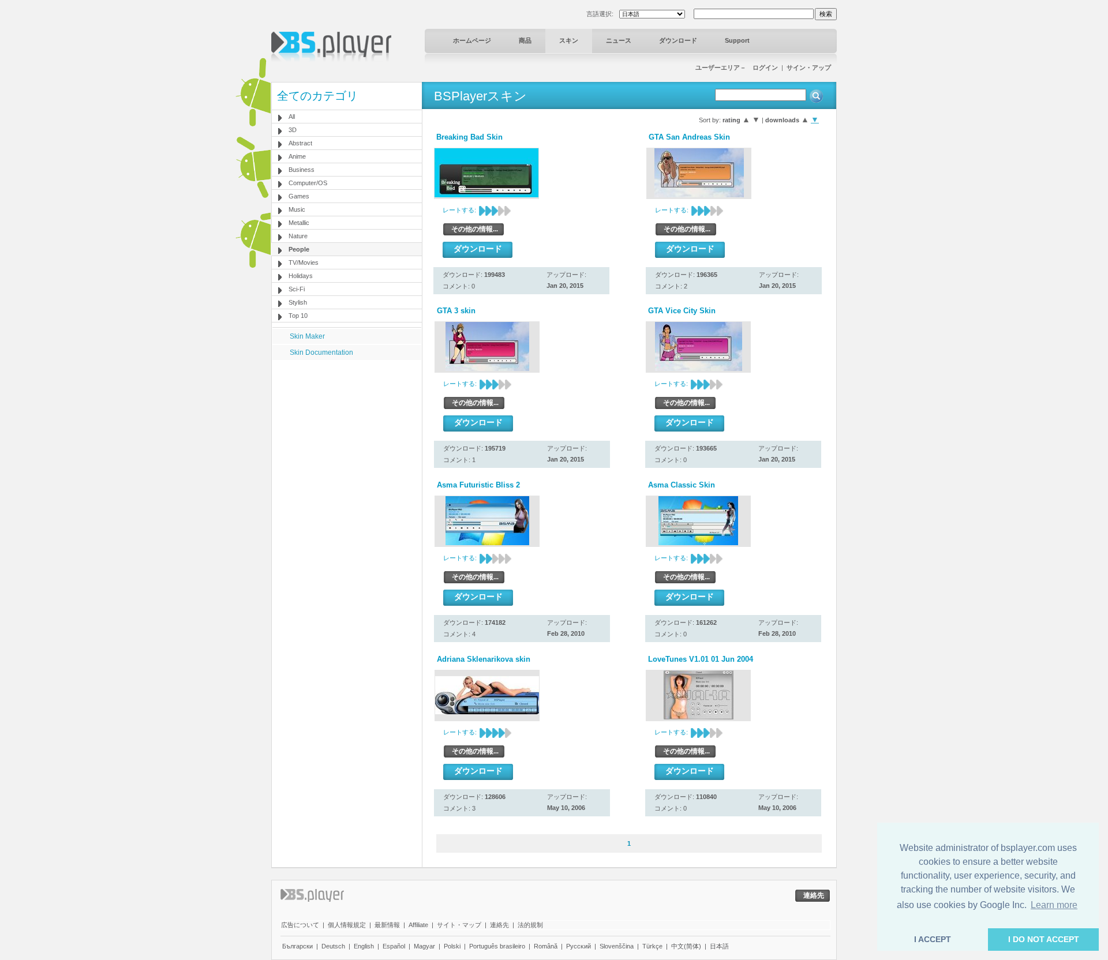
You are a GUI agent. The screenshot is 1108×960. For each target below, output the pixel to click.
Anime (297, 156)
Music (297, 209)
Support (737, 40)
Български (297, 946)
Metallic (299, 222)
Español (394, 946)
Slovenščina (617, 946)
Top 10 (298, 315)
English (364, 946)
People (299, 249)
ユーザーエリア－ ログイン (736, 67)
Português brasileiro (497, 946)
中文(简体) (686, 946)
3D (293, 129)
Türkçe (652, 946)
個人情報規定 (347, 924)
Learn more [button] (1054, 905)
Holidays (301, 275)
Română (545, 946)
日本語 (719, 946)
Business (302, 169)
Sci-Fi (297, 289)
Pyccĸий (578, 946)
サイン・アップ (809, 67)
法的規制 (530, 924)
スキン (568, 40)
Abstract (300, 143)
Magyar (424, 946)
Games (299, 196)
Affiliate (418, 924)
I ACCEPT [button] (932, 939)
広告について (300, 924)
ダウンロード (678, 40)
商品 (525, 40)
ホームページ (472, 40)
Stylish (298, 302)
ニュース (618, 40)
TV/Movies (304, 262)
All (292, 116)
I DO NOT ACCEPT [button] (1043, 939)
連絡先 (499, 924)
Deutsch (333, 946)
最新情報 (387, 924)
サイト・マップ (459, 924)
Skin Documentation (321, 352)
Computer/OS (308, 182)
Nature (298, 235)
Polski (452, 946)
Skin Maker (307, 336)
